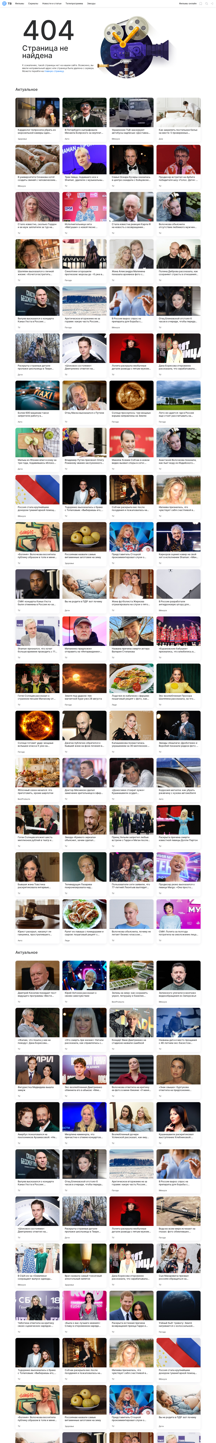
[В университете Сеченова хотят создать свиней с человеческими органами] (37, 167)
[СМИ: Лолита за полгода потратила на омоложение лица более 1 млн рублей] (178, 921)
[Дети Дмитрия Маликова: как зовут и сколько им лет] (84, 1110)
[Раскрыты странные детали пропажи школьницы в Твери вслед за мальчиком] (37, 355)
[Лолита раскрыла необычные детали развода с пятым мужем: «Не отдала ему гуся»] (131, 355)
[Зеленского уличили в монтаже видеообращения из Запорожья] (178, 1171)
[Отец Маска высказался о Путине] (84, 403)
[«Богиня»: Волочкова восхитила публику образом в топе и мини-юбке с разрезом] (37, 544)
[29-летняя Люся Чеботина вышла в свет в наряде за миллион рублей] (37, 1110)
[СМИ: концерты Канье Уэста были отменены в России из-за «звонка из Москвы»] (37, 591)
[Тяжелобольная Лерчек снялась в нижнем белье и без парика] (131, 1016)
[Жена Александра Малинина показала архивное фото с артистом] (131, 261)
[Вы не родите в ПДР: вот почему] (84, 591)
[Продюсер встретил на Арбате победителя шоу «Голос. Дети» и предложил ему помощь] (178, 167)
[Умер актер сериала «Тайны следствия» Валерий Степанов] (37, 969)
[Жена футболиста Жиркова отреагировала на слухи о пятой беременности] (131, 591)
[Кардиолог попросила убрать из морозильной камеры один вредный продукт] (37, 120)
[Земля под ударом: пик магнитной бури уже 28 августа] (84, 686)
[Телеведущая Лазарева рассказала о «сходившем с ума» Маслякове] (37, 1016)
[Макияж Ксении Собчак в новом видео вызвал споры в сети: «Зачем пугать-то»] (131, 450)
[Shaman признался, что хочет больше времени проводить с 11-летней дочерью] (37, 638)
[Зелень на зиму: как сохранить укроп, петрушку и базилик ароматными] (131, 1171)
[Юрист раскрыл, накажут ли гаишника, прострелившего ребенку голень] (37, 921)
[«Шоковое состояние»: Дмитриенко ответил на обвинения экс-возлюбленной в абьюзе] (84, 355)
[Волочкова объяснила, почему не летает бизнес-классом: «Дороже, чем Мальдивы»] (131, 921)
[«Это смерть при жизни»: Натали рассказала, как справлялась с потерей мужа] (84, 1218)
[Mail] (4, 3)
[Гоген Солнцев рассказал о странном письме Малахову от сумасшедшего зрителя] (37, 686)
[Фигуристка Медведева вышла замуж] (37, 1266)
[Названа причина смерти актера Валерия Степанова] (131, 638)
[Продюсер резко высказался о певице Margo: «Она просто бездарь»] (178, 874)
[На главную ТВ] (9, 3)
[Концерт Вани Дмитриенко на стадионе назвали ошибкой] (131, 1218)
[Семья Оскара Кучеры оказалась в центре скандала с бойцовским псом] (131, 167)
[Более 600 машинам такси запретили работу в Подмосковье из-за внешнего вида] (37, 403)
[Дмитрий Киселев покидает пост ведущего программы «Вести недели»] (37, 1171)
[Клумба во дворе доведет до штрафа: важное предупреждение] (84, 1063)
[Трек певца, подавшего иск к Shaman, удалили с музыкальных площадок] (84, 167)
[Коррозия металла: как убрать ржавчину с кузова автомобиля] (178, 780)
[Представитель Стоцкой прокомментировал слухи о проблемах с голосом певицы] (131, 544)
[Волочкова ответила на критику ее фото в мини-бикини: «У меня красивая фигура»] (131, 1266)
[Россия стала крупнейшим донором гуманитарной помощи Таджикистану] (37, 497)
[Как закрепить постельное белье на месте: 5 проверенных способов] (178, 120)
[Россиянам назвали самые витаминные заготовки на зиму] (84, 544)
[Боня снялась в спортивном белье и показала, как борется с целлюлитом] (131, 1063)
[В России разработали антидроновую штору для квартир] (178, 591)
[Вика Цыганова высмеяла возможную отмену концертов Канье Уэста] (37, 1063)
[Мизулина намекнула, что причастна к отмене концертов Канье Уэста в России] (84, 1313)
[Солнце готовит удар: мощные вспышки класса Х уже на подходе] (37, 733)
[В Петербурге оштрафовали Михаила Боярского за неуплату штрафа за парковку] (84, 120)
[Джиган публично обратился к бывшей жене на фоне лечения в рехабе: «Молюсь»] (84, 733)
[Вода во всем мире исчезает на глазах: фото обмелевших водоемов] (178, 1407)
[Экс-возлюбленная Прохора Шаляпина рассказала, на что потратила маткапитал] (178, 686)
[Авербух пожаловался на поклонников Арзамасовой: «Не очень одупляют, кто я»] (37, 1313)
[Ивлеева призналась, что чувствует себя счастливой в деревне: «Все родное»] (178, 497)
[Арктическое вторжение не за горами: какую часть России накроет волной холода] (84, 308)
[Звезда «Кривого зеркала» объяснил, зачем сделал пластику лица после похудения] (84, 827)
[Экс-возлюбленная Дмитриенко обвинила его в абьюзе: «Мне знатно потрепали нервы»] (84, 1266)
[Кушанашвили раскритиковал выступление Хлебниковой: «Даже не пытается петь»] (178, 1313)
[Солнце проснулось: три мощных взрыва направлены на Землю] (131, 403)
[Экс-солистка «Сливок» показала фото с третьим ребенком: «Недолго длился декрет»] (84, 969)
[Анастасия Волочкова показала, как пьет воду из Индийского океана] (178, 450)
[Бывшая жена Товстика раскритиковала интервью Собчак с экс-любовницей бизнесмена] (37, 874)
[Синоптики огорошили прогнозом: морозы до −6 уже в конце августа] (84, 261)
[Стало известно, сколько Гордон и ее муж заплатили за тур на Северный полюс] (37, 214)
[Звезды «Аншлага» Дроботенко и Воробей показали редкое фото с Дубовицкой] (178, 733)
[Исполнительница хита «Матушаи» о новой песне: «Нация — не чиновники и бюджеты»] (84, 214)
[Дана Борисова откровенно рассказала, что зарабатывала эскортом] (178, 355)
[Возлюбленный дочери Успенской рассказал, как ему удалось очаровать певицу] (131, 1313)
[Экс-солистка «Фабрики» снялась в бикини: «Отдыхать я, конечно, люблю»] (178, 969)
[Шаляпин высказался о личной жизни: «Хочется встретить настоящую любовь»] (37, 261)
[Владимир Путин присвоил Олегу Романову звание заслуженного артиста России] (84, 450)
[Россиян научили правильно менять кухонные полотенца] (178, 1110)
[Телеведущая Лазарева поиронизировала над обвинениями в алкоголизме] (84, 874)
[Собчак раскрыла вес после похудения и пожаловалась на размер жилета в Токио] (131, 497)
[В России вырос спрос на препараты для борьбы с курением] (131, 308)
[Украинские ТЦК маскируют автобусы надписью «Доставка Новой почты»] (131, 120)
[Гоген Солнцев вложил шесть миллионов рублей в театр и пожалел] (37, 827)
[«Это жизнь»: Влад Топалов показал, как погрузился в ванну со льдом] (84, 1016)
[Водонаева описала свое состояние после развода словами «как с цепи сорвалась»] (178, 1063)
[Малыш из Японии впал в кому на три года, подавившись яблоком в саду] (37, 450)
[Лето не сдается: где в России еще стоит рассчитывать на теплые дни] (178, 403)
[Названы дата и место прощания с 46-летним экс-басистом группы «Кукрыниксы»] (178, 1218)
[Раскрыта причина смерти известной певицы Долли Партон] (178, 827)
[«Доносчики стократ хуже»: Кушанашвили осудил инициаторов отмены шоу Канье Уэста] (131, 780)
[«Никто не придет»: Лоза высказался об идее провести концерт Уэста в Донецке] (178, 1016)
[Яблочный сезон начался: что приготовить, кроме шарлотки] (37, 780)
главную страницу (54, 71)
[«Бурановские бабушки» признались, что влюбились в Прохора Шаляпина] (178, 638)
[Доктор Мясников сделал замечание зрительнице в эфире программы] (84, 780)
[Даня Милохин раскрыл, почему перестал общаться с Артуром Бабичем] (131, 969)
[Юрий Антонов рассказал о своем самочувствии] (84, 1171)
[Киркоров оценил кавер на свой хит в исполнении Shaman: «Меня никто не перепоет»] (178, 544)
